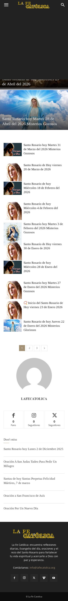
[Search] (63, 5)
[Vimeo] (44, 578)
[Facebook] (14, 578)
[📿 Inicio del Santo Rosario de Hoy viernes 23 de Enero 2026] (13, 310)
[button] (6, 5)
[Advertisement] (34, 46)
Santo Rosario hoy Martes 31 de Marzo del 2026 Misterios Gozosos (42, 149)
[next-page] (44, 348)
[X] (34, 578)
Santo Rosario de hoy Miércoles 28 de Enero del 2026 (40, 267)
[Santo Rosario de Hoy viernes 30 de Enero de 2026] (13, 251)
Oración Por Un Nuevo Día (21, 508)
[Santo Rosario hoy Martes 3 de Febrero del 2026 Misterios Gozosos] (13, 234)
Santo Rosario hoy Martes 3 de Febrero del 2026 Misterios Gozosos (43, 228)
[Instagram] (24, 577)
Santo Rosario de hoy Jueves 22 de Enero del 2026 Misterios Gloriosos (44, 326)
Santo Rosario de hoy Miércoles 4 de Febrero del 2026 (41, 208)
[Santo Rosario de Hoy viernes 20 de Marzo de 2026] (13, 172)
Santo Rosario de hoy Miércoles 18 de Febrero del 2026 (42, 188)
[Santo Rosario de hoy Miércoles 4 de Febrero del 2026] (13, 211)
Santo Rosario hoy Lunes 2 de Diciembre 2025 (33, 449)
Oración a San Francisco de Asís (24, 495)
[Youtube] (53, 578)
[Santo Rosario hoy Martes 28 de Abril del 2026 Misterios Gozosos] (34, 112)
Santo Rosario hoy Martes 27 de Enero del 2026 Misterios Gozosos (42, 287)
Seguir (34, 413)
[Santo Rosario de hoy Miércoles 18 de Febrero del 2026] (13, 188)
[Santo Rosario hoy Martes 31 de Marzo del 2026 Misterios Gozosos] (13, 149)
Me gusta (13, 413)
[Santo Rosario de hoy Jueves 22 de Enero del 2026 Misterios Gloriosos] (13, 326)
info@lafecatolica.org (42, 567)
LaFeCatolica (34, 398)
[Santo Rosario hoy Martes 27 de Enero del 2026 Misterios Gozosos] (13, 290)
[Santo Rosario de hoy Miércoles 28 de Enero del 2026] (13, 267)
